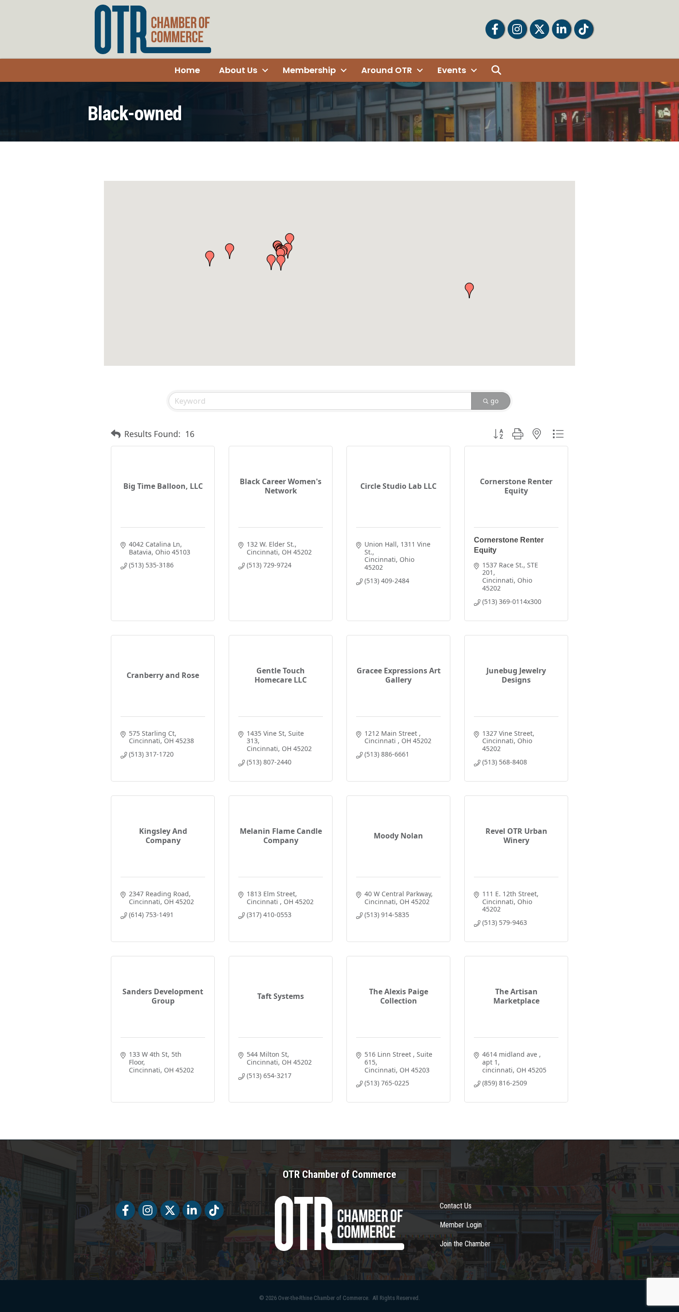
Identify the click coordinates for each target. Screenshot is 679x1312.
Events (451, 70)
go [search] (494, 400)
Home (187, 70)
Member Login (461, 1224)
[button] (280, 263)
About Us (238, 70)
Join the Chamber (465, 1243)
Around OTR (386, 70)
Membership (309, 70)
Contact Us (456, 1205)
